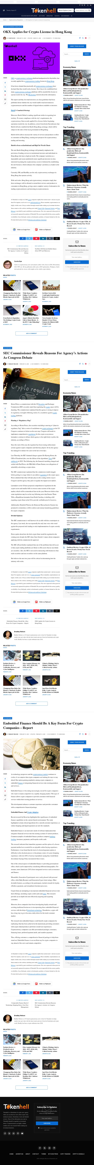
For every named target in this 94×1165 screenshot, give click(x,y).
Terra (50, 458)
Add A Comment (31, 333)
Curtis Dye (12, 38)
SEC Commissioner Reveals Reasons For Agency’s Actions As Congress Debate (17, 251)
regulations (32, 434)
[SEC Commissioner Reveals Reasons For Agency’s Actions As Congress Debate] (31, 384)
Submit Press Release (77, 46)
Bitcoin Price (53, 1154)
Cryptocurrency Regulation (13, 26)
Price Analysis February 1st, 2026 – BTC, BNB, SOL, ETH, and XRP (31, 665)
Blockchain (32, 95)
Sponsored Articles (50, 208)
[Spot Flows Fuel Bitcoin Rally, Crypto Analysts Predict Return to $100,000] (51, 680)
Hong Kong (50, 81)
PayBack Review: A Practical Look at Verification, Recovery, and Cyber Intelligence (11, 666)
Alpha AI (77, 61)
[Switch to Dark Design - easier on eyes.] (88, 5)
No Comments (48, 38)
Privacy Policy (75, 269)
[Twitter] (5, 87)
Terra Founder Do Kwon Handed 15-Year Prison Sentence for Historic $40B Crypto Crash (50, 321)
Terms (43, 1154)
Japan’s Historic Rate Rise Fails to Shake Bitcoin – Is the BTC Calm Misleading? (31, 320)
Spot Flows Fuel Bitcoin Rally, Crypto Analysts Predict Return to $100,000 (50, 690)
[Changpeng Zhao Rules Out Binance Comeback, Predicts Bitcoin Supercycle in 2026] (12, 285)
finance (20, 783)
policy (54, 1128)
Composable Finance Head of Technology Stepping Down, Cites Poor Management (17, 1005)
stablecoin (14, 461)
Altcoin (42, 15)
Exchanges (65, 15)
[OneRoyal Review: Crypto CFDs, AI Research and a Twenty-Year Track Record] (68, 117)
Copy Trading (65, 1154)
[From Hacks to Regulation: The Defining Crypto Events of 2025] (12, 310)
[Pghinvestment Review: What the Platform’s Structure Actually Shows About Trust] (68, 107)
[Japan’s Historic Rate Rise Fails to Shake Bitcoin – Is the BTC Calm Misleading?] (31, 310)
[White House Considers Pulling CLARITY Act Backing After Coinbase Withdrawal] (31, 285)
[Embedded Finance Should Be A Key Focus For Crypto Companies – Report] (31, 754)
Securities (41, 404)
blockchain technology (34, 910)
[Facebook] (5, 83)
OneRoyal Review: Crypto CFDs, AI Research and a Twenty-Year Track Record (81, 117)
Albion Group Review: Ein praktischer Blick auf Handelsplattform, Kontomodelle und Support (75, 91)
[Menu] (4, 10)
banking (52, 836)
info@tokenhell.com (35, 202)
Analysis (50, 15)
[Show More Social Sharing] (89, 38)
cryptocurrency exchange (24, 78)
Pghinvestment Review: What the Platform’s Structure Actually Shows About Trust (82, 106)
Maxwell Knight (69, 95)
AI (71, 15)
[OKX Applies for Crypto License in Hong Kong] (31, 58)
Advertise (19, 1154)
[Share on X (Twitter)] (82, 38)
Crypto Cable (41, 208)
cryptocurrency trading (32, 81)
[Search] (90, 5)
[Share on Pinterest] (85, 38)
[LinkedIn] (5, 91)
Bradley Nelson (13, 364)
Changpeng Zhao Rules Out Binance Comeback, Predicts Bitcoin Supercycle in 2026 (12, 295)
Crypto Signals (78, 1154)
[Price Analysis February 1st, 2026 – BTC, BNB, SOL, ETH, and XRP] (31, 655)
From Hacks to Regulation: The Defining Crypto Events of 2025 (11, 320)
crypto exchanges (47, 428)
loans (44, 894)
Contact (35, 1154)
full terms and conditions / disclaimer (37, 220)
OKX (12, 78)
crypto (29, 199)
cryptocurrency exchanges (44, 86)
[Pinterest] (5, 95)
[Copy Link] (5, 103)
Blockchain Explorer (29, 15)
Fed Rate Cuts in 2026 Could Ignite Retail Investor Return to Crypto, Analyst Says (50, 296)
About (28, 1154)
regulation (43, 475)
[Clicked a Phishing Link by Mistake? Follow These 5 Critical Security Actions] (51, 655)
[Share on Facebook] (79, 38)
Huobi (13, 110)
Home (11, 1154)
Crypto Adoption (32, 812)
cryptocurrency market (40, 774)
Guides (57, 15)
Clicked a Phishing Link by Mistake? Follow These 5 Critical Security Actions (50, 665)
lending (13, 839)
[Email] (5, 99)
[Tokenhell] (43, 10)
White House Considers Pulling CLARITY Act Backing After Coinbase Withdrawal (30, 296)
